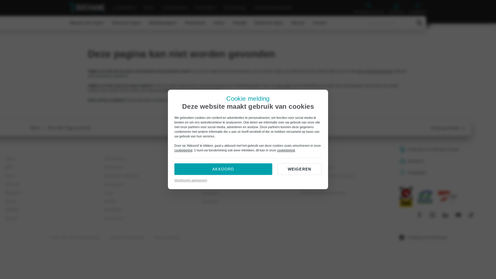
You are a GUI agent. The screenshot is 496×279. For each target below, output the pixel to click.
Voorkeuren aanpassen (190, 180)
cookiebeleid (183, 150)
